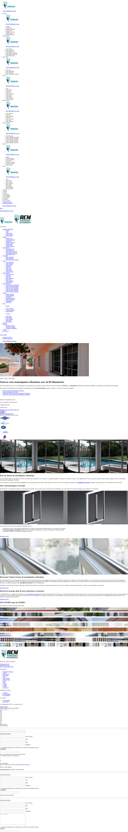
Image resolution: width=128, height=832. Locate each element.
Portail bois (8, 302)
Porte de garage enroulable (12, 287)
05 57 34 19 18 (6, 666)
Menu (1, 208)
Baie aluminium (9, 258)
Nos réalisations (6, 694)
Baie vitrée (5, 255)
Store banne (8, 316)
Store (7, 231)
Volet (4, 261)
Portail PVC (9, 297)
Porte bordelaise (9, 281)
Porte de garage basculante (12, 286)
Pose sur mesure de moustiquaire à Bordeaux (13, 390)
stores (80, 488)
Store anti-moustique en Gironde (10, 392)
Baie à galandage (10, 257)
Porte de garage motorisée (12, 290)
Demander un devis (7, 202)
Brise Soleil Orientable (5, 638)
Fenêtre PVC (9, 238)
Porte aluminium (10, 274)
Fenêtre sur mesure (10, 242)
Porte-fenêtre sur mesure (11, 253)
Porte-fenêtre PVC (10, 249)
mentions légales (4, 706)
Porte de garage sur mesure (12, 291)
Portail (4, 293)
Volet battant (9, 270)
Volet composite (9, 271)
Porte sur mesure (10, 278)
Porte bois (8, 275)
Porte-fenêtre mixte (10, 254)
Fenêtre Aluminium (10, 239)
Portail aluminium (10, 295)
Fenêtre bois (9, 241)
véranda (2, 608)
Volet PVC (8, 267)
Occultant (2, 633)
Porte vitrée (8, 279)
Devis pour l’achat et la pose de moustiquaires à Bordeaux (16, 393)
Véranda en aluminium (11, 328)
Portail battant (9, 301)
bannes (1, 613)
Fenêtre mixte (9, 245)
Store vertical (9, 317)
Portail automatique (10, 298)
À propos (5, 692)
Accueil (2, 378)
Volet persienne (9, 263)
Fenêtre (7, 230)
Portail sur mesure (10, 299)
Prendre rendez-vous (8, 203)
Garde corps (6, 331)
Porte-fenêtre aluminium (11, 251)
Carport (5, 329)
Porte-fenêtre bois (10, 250)
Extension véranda (10, 325)
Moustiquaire (9, 321)
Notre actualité (3, 334)
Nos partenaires (6, 695)
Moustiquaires (3, 623)
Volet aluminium (10, 262)
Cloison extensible (10, 310)
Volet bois (8, 266)
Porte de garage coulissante (12, 289)
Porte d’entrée (9, 235)
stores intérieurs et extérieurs (33, 594)
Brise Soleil (8, 320)
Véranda (5, 324)
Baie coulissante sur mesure (12, 259)
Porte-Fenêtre (6, 247)
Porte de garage (9, 234)
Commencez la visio (4, 404)
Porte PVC (8, 277)
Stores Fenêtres (9, 311)
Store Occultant (9, 308)
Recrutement (6, 701)
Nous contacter (6, 700)
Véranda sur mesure (10, 327)
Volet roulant (9, 233)
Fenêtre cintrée (9, 243)
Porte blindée (9, 282)
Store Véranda (9, 319)
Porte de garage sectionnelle (12, 285)
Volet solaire (9, 269)
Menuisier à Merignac (8, 229)
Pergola (5, 323)
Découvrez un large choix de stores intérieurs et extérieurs (16, 394)
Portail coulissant (10, 294)
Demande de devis (4, 536)
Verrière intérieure (10, 246)
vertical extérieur (4, 618)
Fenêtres (2, 628)
